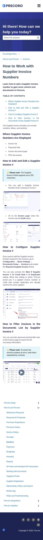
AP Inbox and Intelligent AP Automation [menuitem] (22, 466)
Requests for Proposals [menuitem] (15, 417)
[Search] (38, 37)
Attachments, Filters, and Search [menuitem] (19, 486)
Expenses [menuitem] (10, 447)
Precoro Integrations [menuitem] (12, 501)
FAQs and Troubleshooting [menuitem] (17, 496)
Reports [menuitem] (9, 461)
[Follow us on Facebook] (23, 520)
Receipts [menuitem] (10, 437)
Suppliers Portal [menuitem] (12, 476)
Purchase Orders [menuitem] (13, 427)
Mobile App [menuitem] (11, 491)
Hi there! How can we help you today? (21, 29)
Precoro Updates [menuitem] (11, 506)
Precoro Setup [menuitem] (10, 403)
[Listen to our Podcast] (38, 520)
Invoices (26, 59)
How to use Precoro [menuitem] (12, 408)
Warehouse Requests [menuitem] (15, 413)
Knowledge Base (10, 54)
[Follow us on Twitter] (28, 520)
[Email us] (38, 525)
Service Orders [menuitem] (12, 432)
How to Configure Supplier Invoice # (23, 114)
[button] (38, 403)
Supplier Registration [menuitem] (15, 481)
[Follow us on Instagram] (33, 520)
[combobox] (19, 37)
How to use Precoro (11, 59)
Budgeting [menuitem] (10, 452)
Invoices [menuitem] (10, 442)
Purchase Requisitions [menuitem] (15, 422)
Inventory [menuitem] (10, 457)
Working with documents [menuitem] (16, 471)
